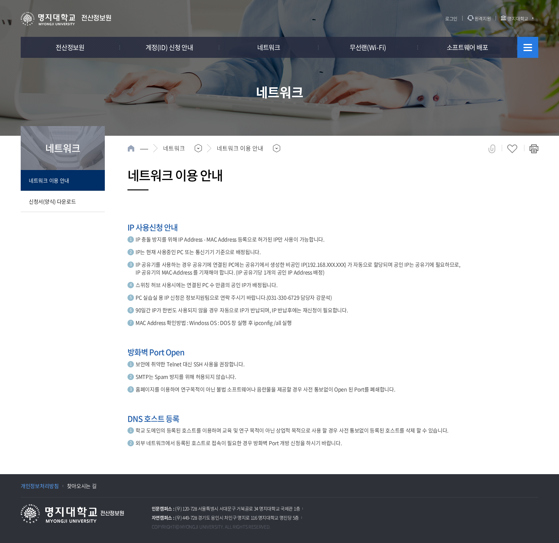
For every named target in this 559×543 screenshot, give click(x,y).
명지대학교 (518, 18)
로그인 (451, 18)
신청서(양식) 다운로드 (52, 201)
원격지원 (483, 18)
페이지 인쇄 (534, 149)
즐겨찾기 (512, 149)
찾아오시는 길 (82, 486)
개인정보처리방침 (40, 486)
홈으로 (137, 148)
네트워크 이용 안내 (49, 180)
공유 (491, 149)
